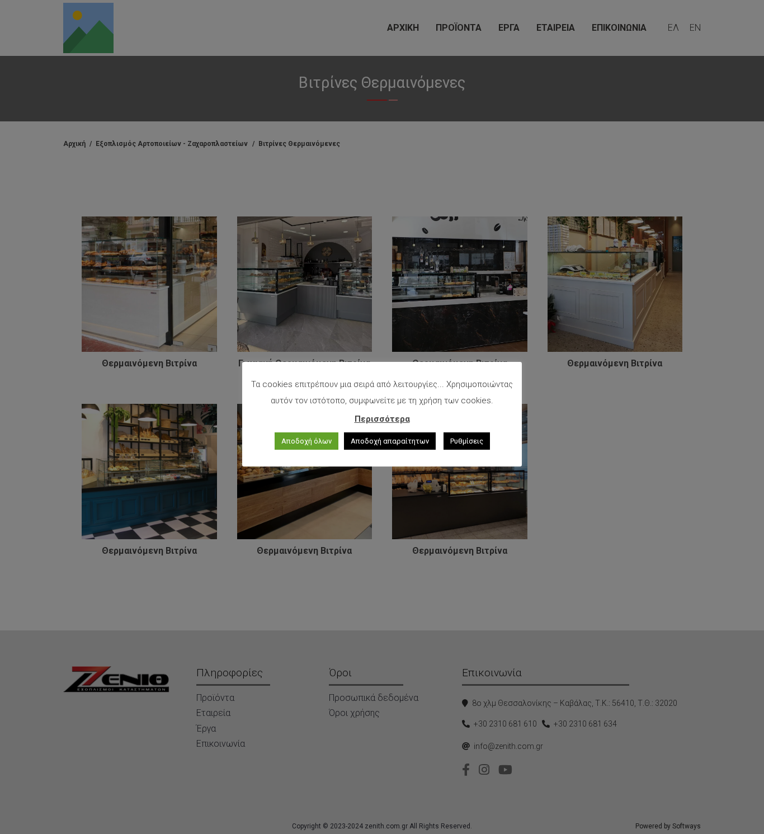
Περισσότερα (382, 419)
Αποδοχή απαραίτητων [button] (390, 441)
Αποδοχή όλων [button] (306, 441)
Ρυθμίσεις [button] (466, 441)
